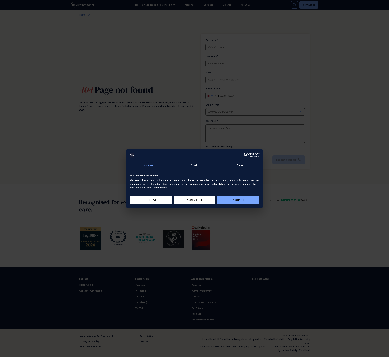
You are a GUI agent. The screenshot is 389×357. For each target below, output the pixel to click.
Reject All (151, 199)
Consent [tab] (148, 165)
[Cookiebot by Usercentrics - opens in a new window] (246, 155)
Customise (193, 199)
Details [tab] (194, 165)
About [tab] (240, 165)
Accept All (238, 199)
